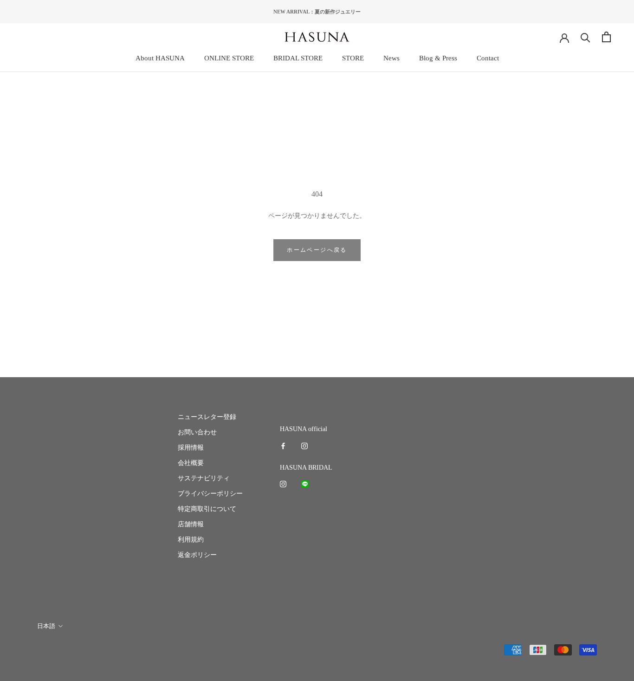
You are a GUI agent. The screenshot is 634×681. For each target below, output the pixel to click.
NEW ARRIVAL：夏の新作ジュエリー (317, 11)
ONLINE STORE (229, 58)
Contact (488, 58)
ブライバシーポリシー (210, 493)
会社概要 (191, 462)
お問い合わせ (197, 432)
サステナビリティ (204, 478)
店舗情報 (191, 524)
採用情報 (191, 447)
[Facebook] (283, 445)
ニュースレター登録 (207, 416)
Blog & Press (438, 58)
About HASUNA (160, 58)
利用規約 (191, 539)
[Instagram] (304, 445)
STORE (353, 58)
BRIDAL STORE (298, 58)
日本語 (46, 625)
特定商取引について (207, 508)
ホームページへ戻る (317, 250)
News (391, 58)
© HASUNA (52, 650)
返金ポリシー (197, 554)
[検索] (585, 37)
